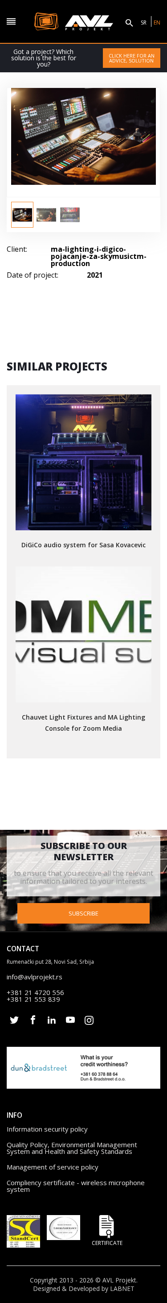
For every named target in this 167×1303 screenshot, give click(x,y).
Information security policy (47, 1128)
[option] (22, 215)
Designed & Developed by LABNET (83, 1289)
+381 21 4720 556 (35, 992)
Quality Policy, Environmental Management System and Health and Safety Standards (72, 1148)
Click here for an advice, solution (132, 58)
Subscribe (83, 913)
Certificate (107, 1242)
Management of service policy (52, 1166)
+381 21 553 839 (33, 999)
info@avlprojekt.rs (34, 976)
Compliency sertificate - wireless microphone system (76, 1186)
